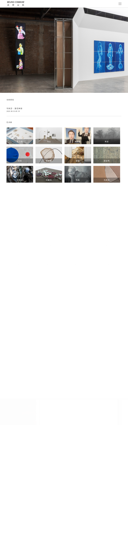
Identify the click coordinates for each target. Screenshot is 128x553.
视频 (8, 386)
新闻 (8, 287)
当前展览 (10, 100)
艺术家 (9, 122)
